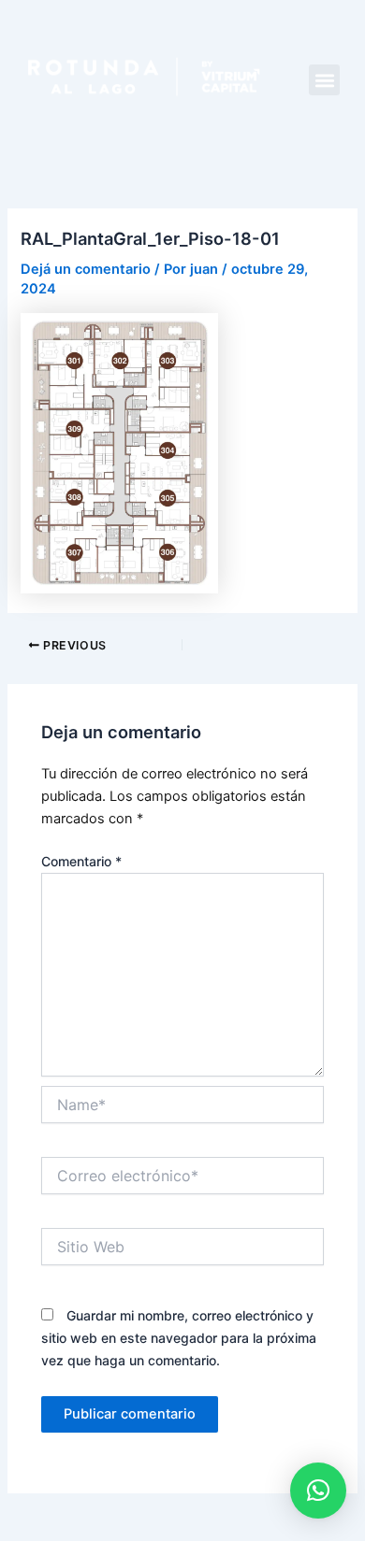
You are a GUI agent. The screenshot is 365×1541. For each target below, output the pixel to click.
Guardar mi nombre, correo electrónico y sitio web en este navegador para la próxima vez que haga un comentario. (178, 1337)
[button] (324, 79)
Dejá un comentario (86, 269)
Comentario (81, 861)
